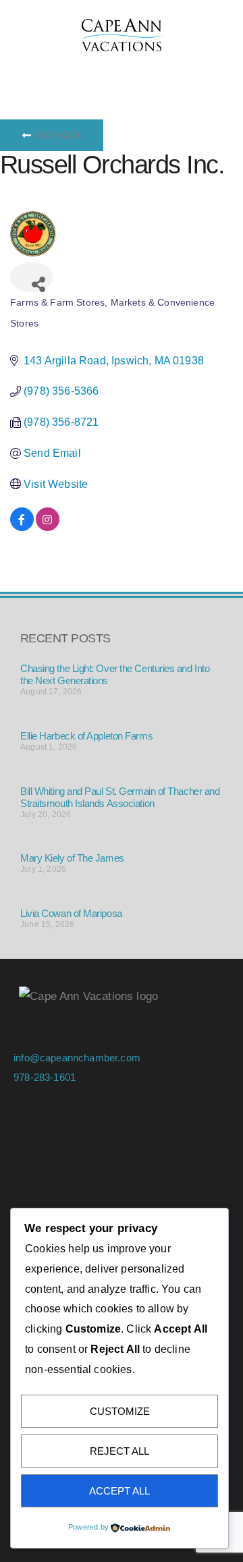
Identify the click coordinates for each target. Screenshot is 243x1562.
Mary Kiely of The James (72, 858)
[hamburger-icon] (29, 68)
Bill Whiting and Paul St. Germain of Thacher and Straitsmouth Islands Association (119, 797)
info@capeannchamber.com (77, 1057)
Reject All (119, 1451)
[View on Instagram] (47, 527)
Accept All (119, 1491)
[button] (138, 68)
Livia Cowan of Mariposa (71, 913)
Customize (120, 1411)
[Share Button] (31, 277)
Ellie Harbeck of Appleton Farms (86, 736)
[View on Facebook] (22, 527)
